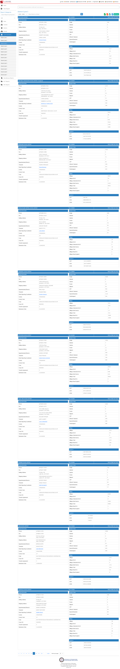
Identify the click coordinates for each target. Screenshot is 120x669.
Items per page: (55, 653)
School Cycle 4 (4, 66)
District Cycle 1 (4, 37)
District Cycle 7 (4, 54)
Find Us (89, 1)
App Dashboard (109, 1)
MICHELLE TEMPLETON (47, 103)
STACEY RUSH (42, 40)
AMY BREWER (39, 548)
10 (41, 653)
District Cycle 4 (4, 46)
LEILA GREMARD (43, 421)
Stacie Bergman (42, 167)
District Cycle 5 (4, 49)
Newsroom (73, 1)
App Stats (102, 1)
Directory (116, 1)
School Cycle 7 (4, 74)
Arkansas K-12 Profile (82, 1)
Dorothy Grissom (43, 294)
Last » (48, 653)
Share (116, 14)
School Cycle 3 (4, 63)
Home (62, 1)
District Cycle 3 (4, 43)
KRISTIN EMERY (43, 485)
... (44, 653)
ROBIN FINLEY (39, 612)
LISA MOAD (42, 230)
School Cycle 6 (4, 71)
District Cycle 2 (4, 40)
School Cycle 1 (4, 57)
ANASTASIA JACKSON (44, 358)
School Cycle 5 (4, 69)
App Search (96, 1)
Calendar (67, 1)
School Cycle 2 (4, 60)
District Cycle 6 (4, 51)
